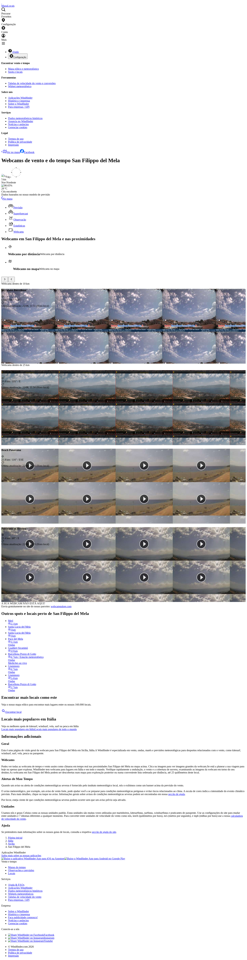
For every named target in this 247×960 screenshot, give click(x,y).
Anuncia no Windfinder (20, 121)
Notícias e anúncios (18, 124)
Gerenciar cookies (17, 127)
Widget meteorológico (19, 86)
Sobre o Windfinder (18, 103)
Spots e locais (15, 71)
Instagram (49, 937)
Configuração (19, 57)
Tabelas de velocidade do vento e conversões (32, 83)
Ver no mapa (13, 152)
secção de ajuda (176, 794)
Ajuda (15, 51)
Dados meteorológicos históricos (25, 118)
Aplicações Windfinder (20, 97)
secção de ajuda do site (104, 832)
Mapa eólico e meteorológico (23, 68)
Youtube (48, 940)
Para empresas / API (18, 106)
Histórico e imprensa (19, 100)
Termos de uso (16, 138)
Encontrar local (13, 712)
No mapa (7, 198)
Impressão (13, 144)
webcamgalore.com (61, 606)
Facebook (29, 152)
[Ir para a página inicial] (1, 2)
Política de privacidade (20, 141)
